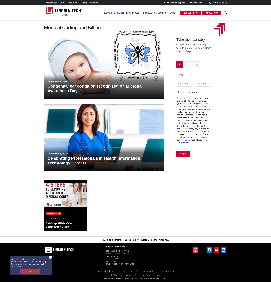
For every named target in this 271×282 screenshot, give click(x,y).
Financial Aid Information (117, 254)
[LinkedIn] (223, 250)
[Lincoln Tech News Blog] (64, 11)
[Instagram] (195, 250)
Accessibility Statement (122, 271)
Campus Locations (91, 2)
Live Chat (197, 2)
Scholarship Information (117, 251)
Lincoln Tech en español (174, 2)
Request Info (191, 13)
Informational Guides (154, 13)
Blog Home (109, 13)
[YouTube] (216, 250)
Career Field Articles (128, 13)
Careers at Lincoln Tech (146, 271)
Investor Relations (167, 271)
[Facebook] (209, 250)
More (172, 13)
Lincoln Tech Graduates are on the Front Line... (147, 240)
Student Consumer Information (120, 264)
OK (30, 271)
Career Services (113, 259)
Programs (72, 2)
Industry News (112, 256)
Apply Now (212, 13)
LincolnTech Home (55, 2)
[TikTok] (202, 250)
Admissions (111, 261)
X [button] (50, 257)
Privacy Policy (186, 142)
